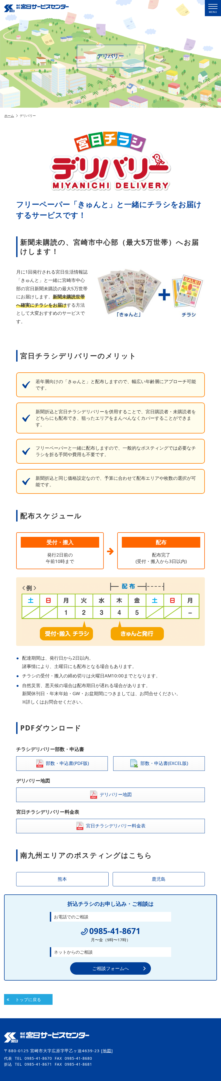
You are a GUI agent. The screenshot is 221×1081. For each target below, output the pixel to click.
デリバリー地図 (116, 794)
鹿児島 (158, 879)
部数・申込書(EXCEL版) (164, 763)
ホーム (9, 115)
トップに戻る (28, 999)
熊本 (62, 879)
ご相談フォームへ (110, 968)
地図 (107, 1050)
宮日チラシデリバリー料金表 (116, 826)
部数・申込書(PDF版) (67, 763)
